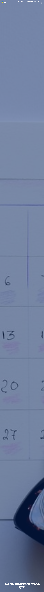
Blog (34, 2)
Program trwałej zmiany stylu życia (33, 1)
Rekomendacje (30, 2)
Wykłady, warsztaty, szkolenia (22, 2)
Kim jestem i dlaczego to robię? (20, 1)
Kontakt (37, 2)
